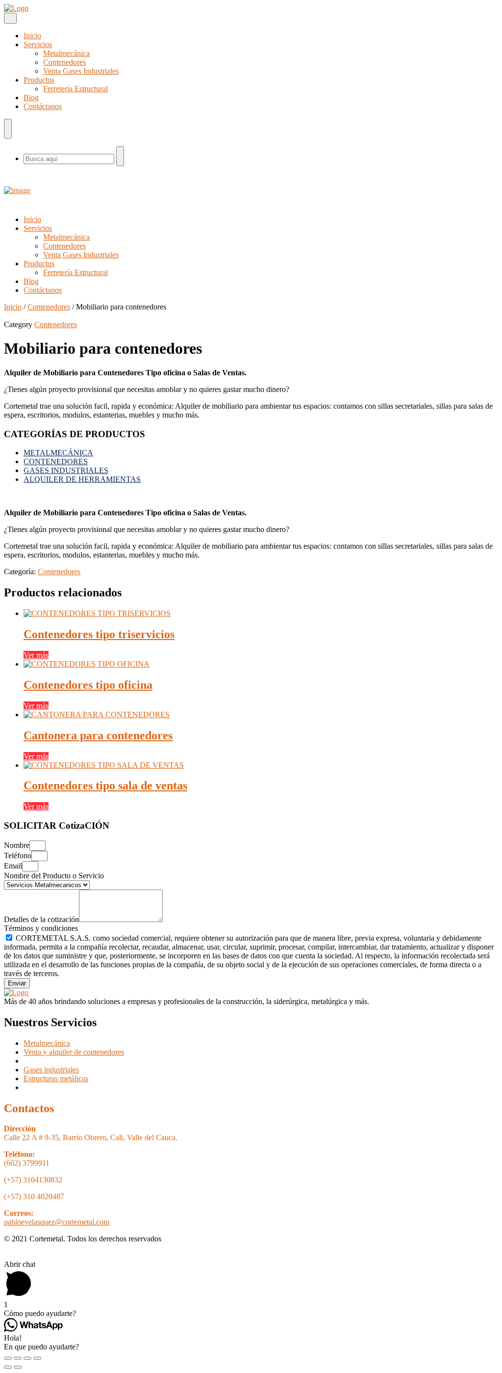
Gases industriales (51, 1069)
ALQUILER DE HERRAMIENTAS (82, 479)
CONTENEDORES (56, 461)
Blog (31, 97)
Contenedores (64, 62)
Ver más (36, 655)
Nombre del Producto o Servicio (54, 875)
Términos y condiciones (41, 928)
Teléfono (17, 855)
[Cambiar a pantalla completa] (27, 1358)
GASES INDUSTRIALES (66, 470)
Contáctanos (43, 106)
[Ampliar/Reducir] (37, 1358)
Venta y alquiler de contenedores (74, 1052)
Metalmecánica (66, 53)
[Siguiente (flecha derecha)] (18, 1367)
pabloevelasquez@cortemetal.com (56, 1222)
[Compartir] (18, 1358)
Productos (39, 80)
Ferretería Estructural (75, 88)
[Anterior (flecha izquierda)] (8, 1367)
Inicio (32, 35)
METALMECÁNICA (58, 452)
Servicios (38, 44)
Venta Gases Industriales (81, 71)
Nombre (16, 845)
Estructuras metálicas (56, 1078)
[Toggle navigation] (10, 18)
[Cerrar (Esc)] (8, 1358)
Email (13, 866)
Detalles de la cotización (41, 919)
